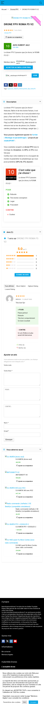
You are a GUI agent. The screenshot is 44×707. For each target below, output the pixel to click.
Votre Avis (8, 371)
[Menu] (2, 3)
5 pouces (10, 88)
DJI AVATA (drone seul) (24, 459)
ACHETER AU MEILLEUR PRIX (18, 67)
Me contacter (6, 651)
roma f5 (33, 88)
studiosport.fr (22, 75)
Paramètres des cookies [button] (11, 702)
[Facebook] (3, 641)
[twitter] (7, 641)
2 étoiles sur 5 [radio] (14, 364)
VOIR (35, 75)
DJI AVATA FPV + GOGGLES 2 (26, 527)
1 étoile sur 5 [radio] (14, 364)
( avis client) (17, 30)
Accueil (4, 9)
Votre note (7, 365)
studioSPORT (9, 141)
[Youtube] (15, 641)
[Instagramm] (11, 641)
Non (24, 702)
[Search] (40, 3)
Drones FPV (14, 9)
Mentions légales (7, 654)
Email (6, 431)
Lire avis (15, 47)
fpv (29, 88)
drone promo (23, 88)
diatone (16, 88)
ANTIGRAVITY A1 (22, 475)
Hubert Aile (5, 608)
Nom (6, 423)
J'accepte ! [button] (33, 702)
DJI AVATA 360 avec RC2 (24, 490)
